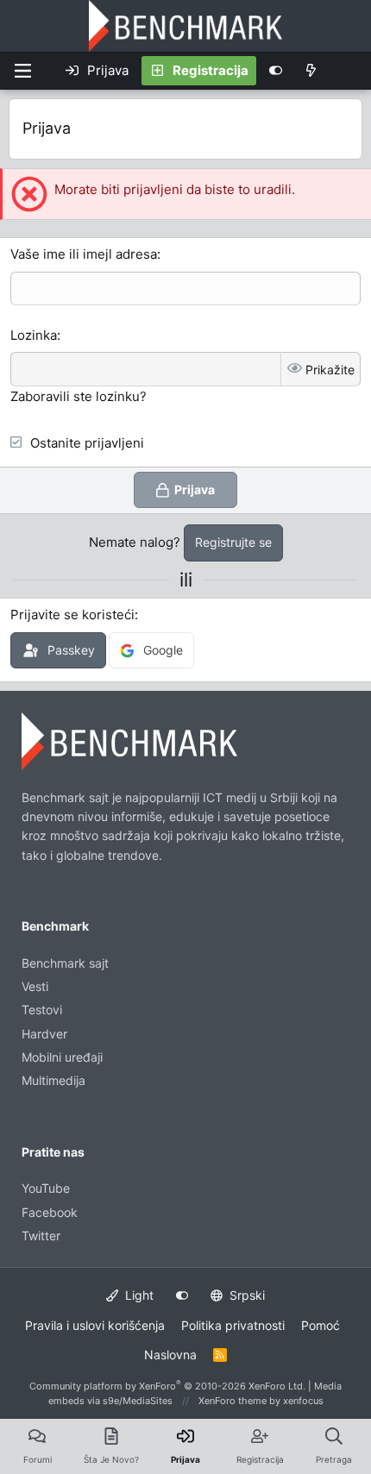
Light (138, 1295)
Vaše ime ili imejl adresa (83, 254)
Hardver (44, 1033)
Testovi (42, 1009)
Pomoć (320, 1325)
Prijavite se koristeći (72, 614)
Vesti (35, 986)
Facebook (50, 1212)
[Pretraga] (349, 70)
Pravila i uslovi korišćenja (95, 1325)
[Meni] (22, 70)
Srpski (245, 1295)
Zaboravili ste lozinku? (78, 396)
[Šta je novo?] (311, 70)
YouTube (46, 1188)
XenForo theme (232, 1401)
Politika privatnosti (233, 1325)
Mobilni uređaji (62, 1057)
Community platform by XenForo (167, 1386)
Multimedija (53, 1080)
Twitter (41, 1235)
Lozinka (33, 335)
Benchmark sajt (65, 963)
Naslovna (170, 1354)
